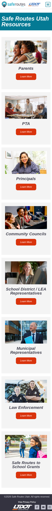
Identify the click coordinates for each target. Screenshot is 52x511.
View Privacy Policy (27, 502)
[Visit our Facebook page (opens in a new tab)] (37, 507)
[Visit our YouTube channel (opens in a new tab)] (43, 507)
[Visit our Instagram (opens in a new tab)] (49, 507)
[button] (47, 4)
